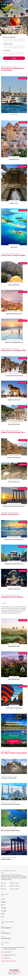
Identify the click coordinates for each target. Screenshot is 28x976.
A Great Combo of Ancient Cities (14, 375)
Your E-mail (7, 50)
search (14, 58)
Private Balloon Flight (14, 679)
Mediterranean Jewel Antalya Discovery (14, 506)
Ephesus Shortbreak (14, 424)
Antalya (3, 913)
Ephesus (3, 905)
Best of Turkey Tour (14, 482)
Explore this (14, 741)
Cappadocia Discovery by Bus (14, 313)
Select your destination (10, 37)
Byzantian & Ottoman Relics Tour (14, 564)
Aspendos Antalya (6, 859)
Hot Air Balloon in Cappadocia (14, 708)
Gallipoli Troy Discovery (14, 400)
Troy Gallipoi (3, 910)
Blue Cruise (14, 247)
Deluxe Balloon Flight (14, 646)
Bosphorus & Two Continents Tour (14, 539)
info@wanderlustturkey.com (20, 1)
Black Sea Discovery (14, 285)
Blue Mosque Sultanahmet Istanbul (10, 804)
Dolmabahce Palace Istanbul (9, 778)
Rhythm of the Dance (14, 589)
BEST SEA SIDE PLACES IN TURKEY (10, 830)
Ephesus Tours (14, 203)
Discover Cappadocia (6, 927)
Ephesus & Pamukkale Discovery (14, 342)
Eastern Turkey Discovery (14, 457)
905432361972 (6, 958)
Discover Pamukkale (6, 938)
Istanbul (3, 899)
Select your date (8, 44)
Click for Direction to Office (9, 961)
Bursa (2, 916)
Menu (25, 9)
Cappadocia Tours (14, 159)
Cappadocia (3, 902)
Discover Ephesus (5, 933)
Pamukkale (3, 908)
